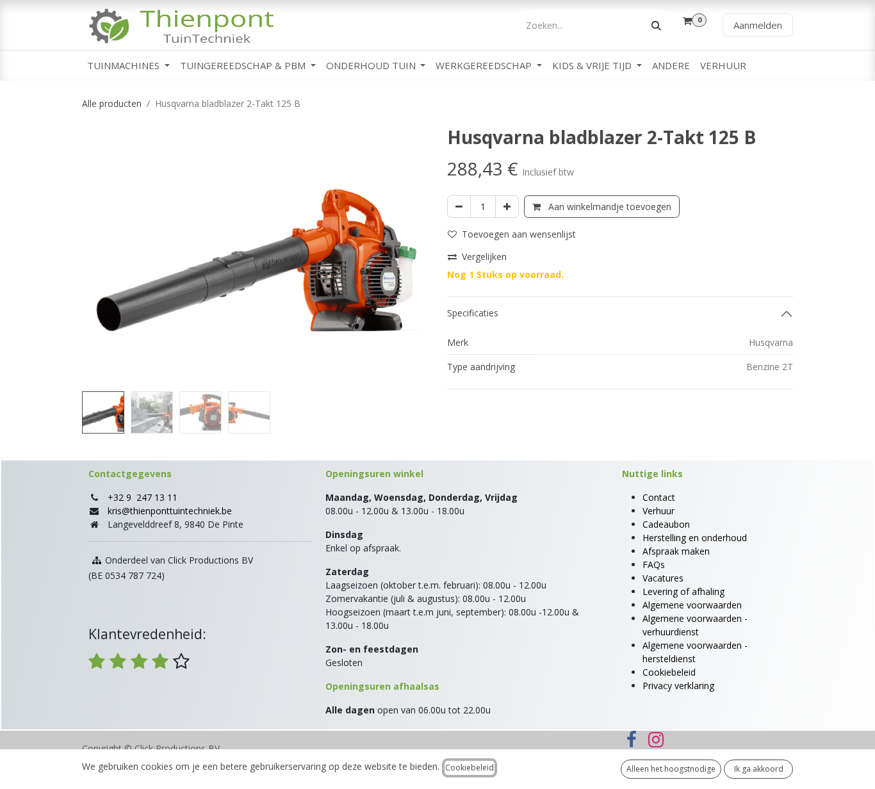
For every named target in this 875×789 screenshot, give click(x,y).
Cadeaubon (666, 524)
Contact (658, 497)
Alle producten (112, 103)
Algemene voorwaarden (692, 605)
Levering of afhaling (683, 591)
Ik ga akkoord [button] (758, 768)
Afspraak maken (676, 551)
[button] (99, 256)
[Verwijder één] (459, 206)
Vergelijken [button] (484, 256)
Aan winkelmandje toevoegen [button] (608, 206)
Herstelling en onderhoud (694, 538)
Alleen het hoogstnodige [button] (671, 768)
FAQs (653, 564)
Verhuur (658, 511)
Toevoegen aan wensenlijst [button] (519, 234)
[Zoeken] (656, 25)
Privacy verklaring (678, 685)
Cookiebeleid (669, 672)
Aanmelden (757, 25)
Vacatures (662, 578)
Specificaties (472, 313)
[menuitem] (128, 65)
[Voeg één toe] (507, 206)
